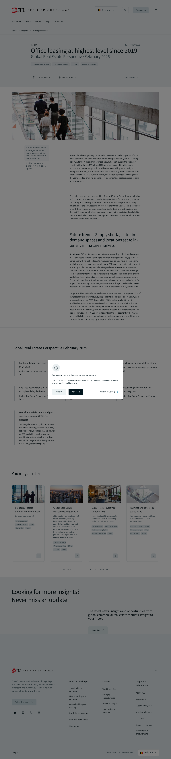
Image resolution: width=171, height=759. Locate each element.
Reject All (59, 392)
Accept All (76, 392)
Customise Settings (109, 391)
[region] (85, 379)
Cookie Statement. (69, 383)
